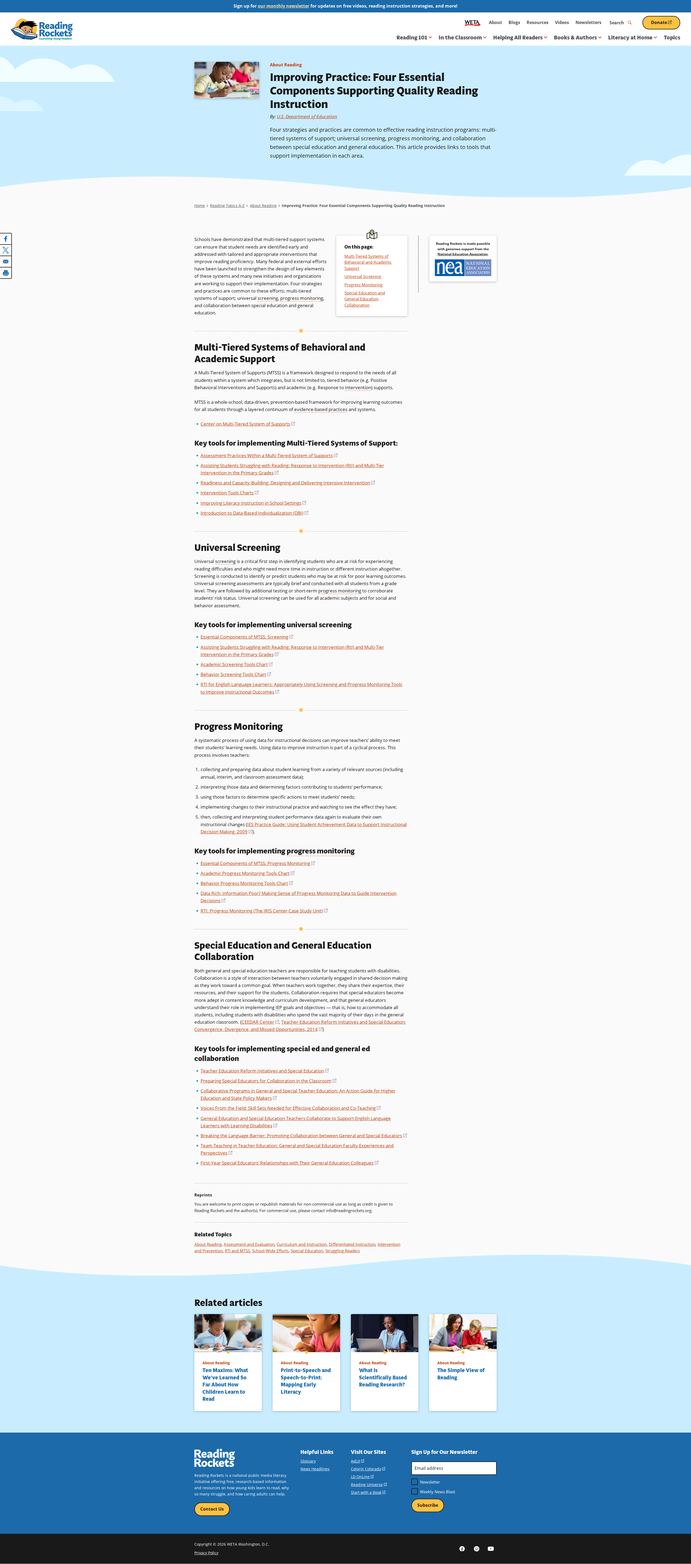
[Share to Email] (6, 261)
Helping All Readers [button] (518, 37)
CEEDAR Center (260, 1022)
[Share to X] (6, 250)
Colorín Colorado (368, 1468)
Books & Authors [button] (575, 37)
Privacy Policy (206, 1552)
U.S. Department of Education (307, 116)
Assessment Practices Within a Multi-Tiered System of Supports (269, 455)
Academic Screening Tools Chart (237, 664)
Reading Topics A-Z (227, 205)
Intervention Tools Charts (230, 493)
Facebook (462, 1549)
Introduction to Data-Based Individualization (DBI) (254, 513)
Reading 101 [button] (412, 37)
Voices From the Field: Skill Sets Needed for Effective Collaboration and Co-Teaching (291, 1108)
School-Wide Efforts (270, 1250)
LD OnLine (362, 1476)
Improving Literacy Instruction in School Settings (253, 503)
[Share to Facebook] (6, 239)
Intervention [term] (358, 387)
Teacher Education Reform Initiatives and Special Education (265, 1071)
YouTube (491, 1549)
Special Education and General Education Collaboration (364, 299)
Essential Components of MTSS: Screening (247, 637)
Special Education (307, 1250)
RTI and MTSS (237, 1250)
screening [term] (268, 298)
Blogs (514, 22)
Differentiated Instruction (352, 1244)
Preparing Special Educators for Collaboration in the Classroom (268, 1081)
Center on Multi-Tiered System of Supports (248, 424)
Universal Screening (362, 276)
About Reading (286, 65)
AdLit (357, 1461)
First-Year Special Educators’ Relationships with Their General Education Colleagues (289, 1163)
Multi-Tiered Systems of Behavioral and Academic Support (368, 262)
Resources (537, 22)
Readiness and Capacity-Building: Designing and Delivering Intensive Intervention (288, 483)
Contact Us (212, 1509)
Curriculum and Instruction (302, 1244)
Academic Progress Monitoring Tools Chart (247, 873)
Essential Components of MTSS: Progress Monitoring (258, 863)
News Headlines (315, 1468)
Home (199, 205)
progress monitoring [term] (301, 298)
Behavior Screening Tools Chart (236, 674)
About (495, 22)
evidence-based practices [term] (320, 409)
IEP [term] (279, 1007)
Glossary (308, 1461)
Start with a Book (368, 1492)
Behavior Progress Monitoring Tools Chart (247, 883)
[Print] (6, 273)
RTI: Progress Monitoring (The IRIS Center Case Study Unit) (264, 911)
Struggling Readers (342, 1250)
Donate (665, 24)
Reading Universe (369, 1484)
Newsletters (588, 22)
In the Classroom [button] (460, 37)
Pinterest (476, 1549)
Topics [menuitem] (672, 37)
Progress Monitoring (363, 284)
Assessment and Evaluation (249, 1244)
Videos (562, 22)
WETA (473, 22)
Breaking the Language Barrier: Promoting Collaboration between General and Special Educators (304, 1135)
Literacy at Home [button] (630, 37)
